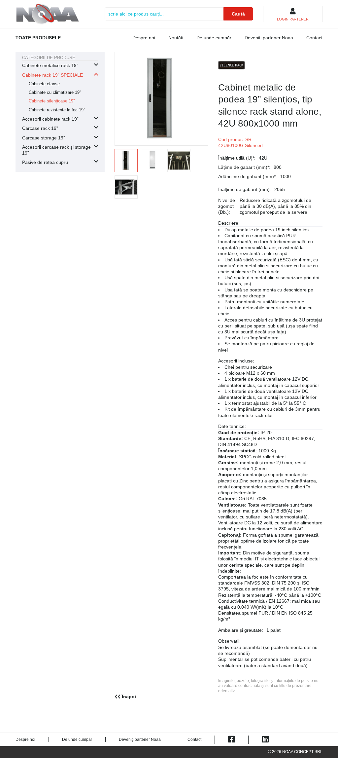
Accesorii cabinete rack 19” (50, 119)
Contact (314, 37)
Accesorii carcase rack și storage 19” (56, 150)
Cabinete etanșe (44, 84)
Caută (238, 14)
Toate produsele (38, 37)
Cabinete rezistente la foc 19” (57, 110)
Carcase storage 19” (43, 137)
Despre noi (143, 37)
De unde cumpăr (213, 37)
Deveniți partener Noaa (269, 37)
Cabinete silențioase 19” (52, 101)
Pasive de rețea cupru (45, 162)
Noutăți (175, 37)
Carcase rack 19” (40, 128)
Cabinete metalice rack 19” (50, 65)
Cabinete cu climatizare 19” (55, 92)
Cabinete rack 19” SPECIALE (52, 75)
